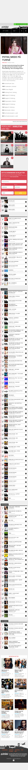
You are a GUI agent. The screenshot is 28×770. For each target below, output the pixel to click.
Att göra (5, 31)
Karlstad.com (3, 33)
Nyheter (9, 33)
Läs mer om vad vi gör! (20, 756)
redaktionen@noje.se (16, 758)
